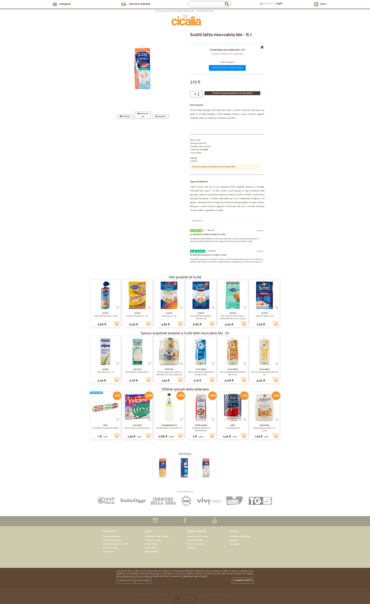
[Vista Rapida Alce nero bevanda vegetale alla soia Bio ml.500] (213, 363)
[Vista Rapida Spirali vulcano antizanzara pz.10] (149, 419)
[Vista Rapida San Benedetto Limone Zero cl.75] (181, 419)
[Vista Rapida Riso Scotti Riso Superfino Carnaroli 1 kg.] (213, 307)
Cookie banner (108, 551)
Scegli (203, 576)
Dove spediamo (152, 551)
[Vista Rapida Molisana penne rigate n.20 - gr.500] (276, 419)
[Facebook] (185, 521)
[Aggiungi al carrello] (116, 323)
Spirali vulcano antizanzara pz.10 (137, 428)
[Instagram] (155, 521)
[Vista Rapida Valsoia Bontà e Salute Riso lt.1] (149, 363)
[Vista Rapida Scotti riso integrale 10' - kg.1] (149, 307)
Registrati (234, 540)
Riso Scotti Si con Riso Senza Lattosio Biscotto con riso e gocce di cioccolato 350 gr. (233, 319)
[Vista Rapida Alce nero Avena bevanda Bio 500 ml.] (276, 363)
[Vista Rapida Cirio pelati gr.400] (245, 419)
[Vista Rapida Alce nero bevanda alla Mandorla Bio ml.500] (245, 363)
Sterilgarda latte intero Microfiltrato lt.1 (201, 429)
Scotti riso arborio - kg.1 (264, 316)
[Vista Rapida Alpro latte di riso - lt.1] (117, 363)
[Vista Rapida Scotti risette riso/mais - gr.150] (117, 307)
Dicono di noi (143, 115)
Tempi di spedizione (111, 536)
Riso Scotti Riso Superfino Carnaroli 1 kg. (201, 317)
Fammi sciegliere (143, 580)
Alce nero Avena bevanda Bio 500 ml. (264, 373)
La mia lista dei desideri (240, 536)
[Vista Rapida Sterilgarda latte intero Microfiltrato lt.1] (213, 419)
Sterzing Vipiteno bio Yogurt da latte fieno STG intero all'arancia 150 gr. (169, 375)
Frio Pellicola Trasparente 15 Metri (105, 428)
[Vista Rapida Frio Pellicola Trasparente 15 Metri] (117, 419)
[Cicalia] (185, 20)
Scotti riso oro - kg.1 (169, 316)
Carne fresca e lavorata (197, 536)
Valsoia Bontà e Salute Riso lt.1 (137, 372)
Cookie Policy (187, 576)
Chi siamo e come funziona (157, 536)
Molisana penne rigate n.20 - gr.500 (264, 429)
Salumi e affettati (195, 540)
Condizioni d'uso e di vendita (115, 544)
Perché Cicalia (151, 544)
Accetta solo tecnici (125, 580)
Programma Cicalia (153, 540)
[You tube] (214, 521)
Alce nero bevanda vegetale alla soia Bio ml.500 (201, 373)
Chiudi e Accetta (243, 580)
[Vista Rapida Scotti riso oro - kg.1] (181, 307)
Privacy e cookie (110, 547)
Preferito (126, 116)
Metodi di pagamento (112, 540)
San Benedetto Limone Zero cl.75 (169, 428)
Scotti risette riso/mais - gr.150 (106, 316)
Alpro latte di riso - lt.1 (105, 372)
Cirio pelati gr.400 (233, 428)
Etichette (161, 116)
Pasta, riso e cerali (195, 544)
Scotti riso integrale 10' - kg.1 (137, 316)
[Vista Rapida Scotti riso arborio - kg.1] (276, 307)
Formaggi (191, 547)
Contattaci (234, 544)
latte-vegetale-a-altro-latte (227, 68)
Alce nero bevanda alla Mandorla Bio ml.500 (233, 373)
